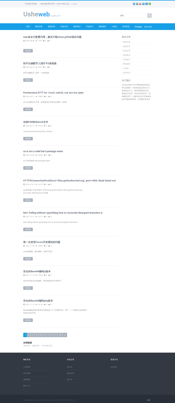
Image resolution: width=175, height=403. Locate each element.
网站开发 (38, 26)
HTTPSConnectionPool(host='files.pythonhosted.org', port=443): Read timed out (69, 180)
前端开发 (51, 26)
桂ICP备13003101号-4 (66, 400)
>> (65, 335)
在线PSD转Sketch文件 (35, 122)
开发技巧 (89, 26)
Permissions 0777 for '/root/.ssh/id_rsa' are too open (53, 92)
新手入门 (26, 386)
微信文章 (70, 373)
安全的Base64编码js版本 (37, 271)
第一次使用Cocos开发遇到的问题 (41, 242)
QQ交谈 (114, 367)
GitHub (69, 367)
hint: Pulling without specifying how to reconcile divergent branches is (63, 212)
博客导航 (26, 346)
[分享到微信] (150, 4)
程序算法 (77, 26)
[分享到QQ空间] (137, 4)
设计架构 (26, 373)
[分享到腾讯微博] (143, 4)
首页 (28, 26)
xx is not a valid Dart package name (43, 151)
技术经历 (126, 26)
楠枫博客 (36, 346)
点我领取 (74, 4)
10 (60, 335)
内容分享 (64, 26)
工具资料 (26, 367)
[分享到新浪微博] (140, 4)
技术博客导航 (47, 346)
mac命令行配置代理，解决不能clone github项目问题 (52, 36)
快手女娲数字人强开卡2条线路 (40, 63)
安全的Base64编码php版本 (38, 300)
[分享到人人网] (146, 4)
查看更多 (28, 51)
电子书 (69, 379)
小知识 (114, 26)
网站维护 (102, 26)
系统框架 (26, 379)
